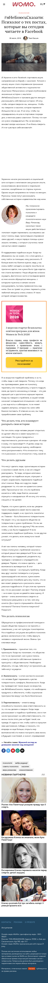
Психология (24, 13)
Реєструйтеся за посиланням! (24, 362)
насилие (25, 766)
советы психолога (10, 766)
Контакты (6, 922)
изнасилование (26, 769)
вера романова (9, 769)
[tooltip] (3, 750)
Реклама (18, 922)
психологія (7, 763)
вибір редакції (21, 763)
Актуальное (6, 927)
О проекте (30, 922)
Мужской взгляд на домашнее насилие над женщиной (19, 743)
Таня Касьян (33, 38)
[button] (44, 4)
